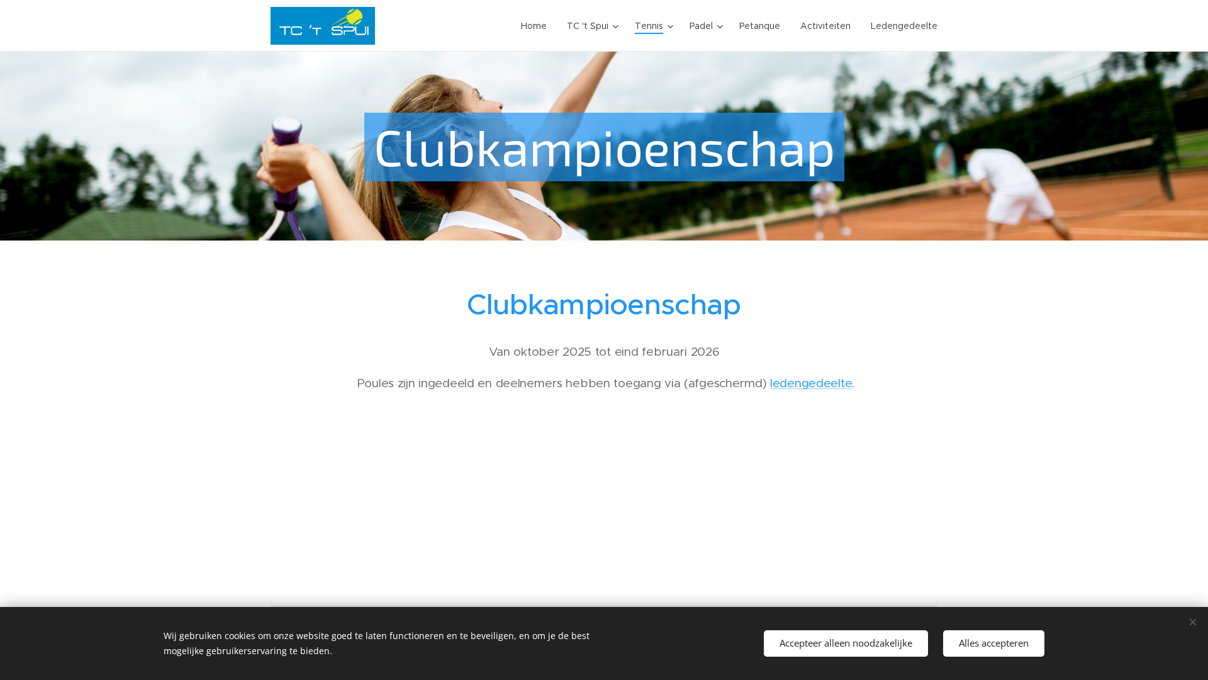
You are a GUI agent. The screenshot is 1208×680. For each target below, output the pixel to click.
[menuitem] (537, 26)
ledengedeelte (811, 383)
